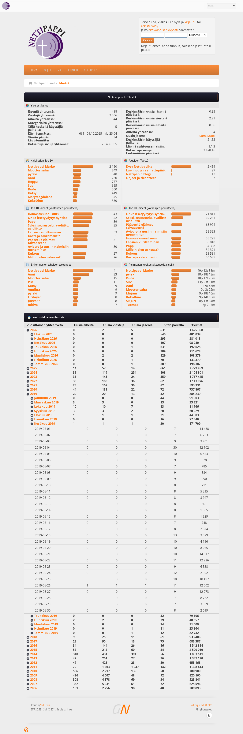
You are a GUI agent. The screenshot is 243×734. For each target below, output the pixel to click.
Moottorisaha (38, 170)
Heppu (33, 182)
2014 (33, 654)
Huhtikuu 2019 (45, 620)
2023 (33, 377)
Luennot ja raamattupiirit (146, 170)
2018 (33, 637)
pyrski (32, 174)
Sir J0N (131, 301)
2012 (33, 663)
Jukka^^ (34, 301)
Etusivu (34, 70)
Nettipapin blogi (138, 174)
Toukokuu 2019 (45, 616)
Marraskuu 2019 (46, 402)
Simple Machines (64, 709)
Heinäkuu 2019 (45, 419)
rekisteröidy (149, 26)
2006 (33, 688)
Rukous (33, 253)
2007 (33, 684)
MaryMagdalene (40, 197)
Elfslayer (34, 297)
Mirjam (131, 293)
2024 (33, 372)
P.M (30, 282)
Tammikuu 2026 (46, 364)
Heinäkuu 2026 (45, 338)
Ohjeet (47, 70)
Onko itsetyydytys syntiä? (47, 218)
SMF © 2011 (49, 709)
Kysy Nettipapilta (139, 166)
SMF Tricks (45, 705)
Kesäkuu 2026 (44, 343)
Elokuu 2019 (43, 415)
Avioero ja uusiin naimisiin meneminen (48, 248)
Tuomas (132, 305)
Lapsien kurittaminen (44, 232)
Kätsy (32, 193)
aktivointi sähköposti (163, 30)
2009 (33, 675)
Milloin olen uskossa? (44, 257)
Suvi (31, 185)
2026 (33, 330)
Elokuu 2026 (43, 334)
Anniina (34, 289)
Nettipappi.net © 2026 (201, 705)
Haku (59, 70)
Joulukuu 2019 (45, 398)
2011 (33, 667)
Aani (31, 178)
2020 (33, 389)
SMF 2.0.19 (36, 709)
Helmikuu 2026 (45, 360)
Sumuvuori (207, 136)
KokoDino (35, 201)
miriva (33, 305)
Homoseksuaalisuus (43, 214)
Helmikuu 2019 (45, 628)
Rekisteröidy (90, 70)
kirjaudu (190, 22)
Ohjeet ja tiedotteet (141, 178)
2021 (33, 385)
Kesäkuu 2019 (44, 423)
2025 (33, 368)
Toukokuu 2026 (45, 347)
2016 (33, 645)
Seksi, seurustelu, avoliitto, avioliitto (48, 226)
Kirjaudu (73, 70)
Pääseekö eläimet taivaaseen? (41, 241)
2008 (33, 679)
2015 (33, 650)
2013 (33, 658)
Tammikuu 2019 (46, 633)
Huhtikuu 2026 (45, 351)
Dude (32, 189)
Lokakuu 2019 (44, 406)
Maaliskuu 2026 (46, 355)
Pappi (32, 221)
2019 (33, 394)
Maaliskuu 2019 (46, 624)
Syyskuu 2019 (44, 411)
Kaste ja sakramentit (44, 236)
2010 (33, 671)
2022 (33, 381)
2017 (33, 641)
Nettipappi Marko (41, 166)
